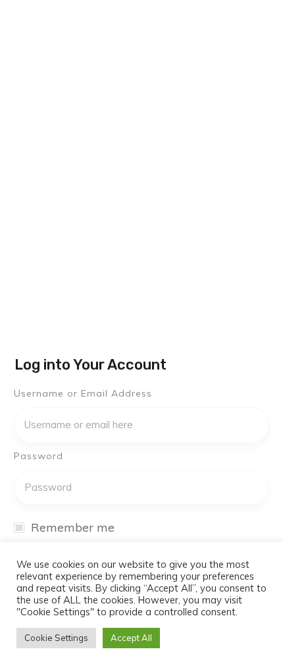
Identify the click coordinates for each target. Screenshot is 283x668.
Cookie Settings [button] (56, 637)
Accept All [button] (131, 637)
